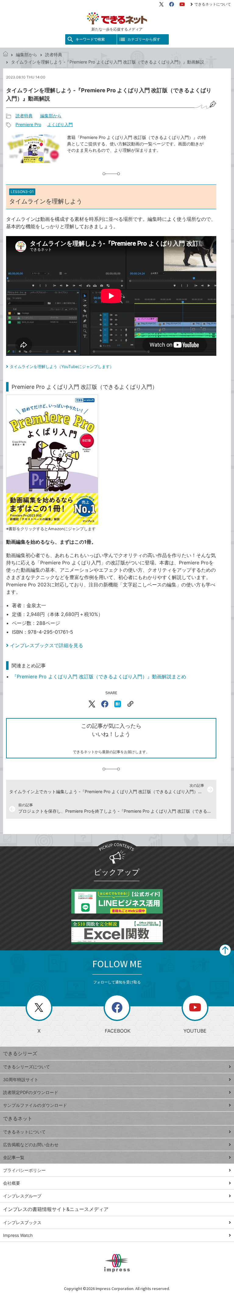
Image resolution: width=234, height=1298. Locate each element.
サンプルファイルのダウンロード (35, 1105)
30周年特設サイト (20, 1079)
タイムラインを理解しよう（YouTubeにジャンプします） (62, 366)
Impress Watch (18, 1235)
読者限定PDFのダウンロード (30, 1092)
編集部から (26, 54)
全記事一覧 (13, 1157)
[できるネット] (5, 54)
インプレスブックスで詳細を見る (46, 645)
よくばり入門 (60, 124)
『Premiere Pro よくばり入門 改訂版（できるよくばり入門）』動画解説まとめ (99, 676)
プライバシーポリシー (24, 1170)
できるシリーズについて (26, 1066)
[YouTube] (182, 4)
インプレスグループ (22, 1195)
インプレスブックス (22, 1222)
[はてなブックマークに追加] (117, 704)
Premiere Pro (28, 124)
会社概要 (11, 1183)
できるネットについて (212, 4)
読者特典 (53, 54)
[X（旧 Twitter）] (161, 4)
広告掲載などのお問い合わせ (30, 1144)
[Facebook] (171, 4)
